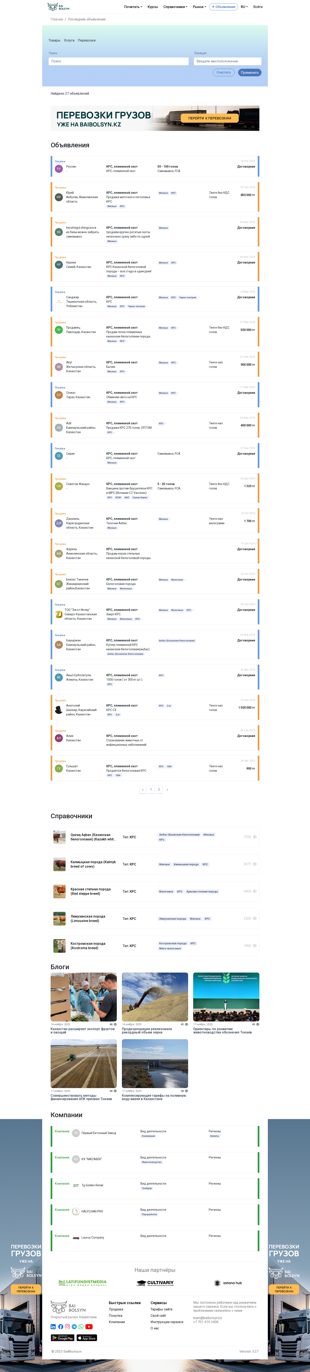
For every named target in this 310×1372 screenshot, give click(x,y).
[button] (224, 72)
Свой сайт (158, 1316)
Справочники (174, 7)
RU (243, 7)
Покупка (115, 1316)
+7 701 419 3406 (205, 1322)
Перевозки (87, 40)
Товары (55, 40)
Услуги (69, 40)
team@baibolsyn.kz (207, 1318)
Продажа (116, 1309)
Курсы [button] (153, 7)
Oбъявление (225, 7)
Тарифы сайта (161, 1309)
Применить (250, 73)
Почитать (132, 7)
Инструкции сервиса (167, 1322)
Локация (200, 53)
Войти (258, 7)
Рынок (198, 7)
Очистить (224, 72)
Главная (57, 19)
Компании (117, 1322)
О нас (155, 1328)
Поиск (53, 53)
